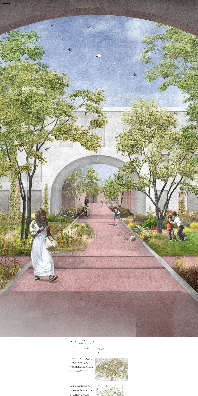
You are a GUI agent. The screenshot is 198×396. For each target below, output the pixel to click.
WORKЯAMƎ (88, 359)
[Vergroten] (126, 385)
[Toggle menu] (195, 3)
